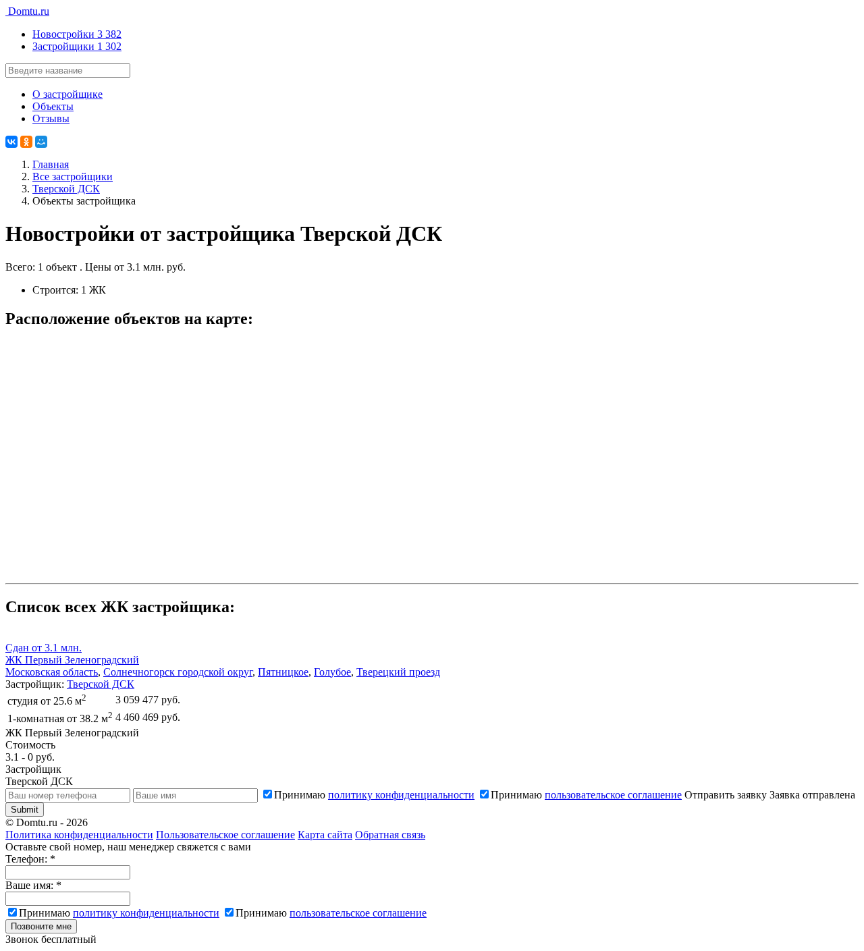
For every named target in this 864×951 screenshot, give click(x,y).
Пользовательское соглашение (225, 834)
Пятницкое (283, 672)
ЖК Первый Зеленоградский (72, 659)
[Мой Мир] (41, 142)
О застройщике (67, 94)
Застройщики (77, 46)
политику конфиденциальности (401, 794)
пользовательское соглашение (613, 794)
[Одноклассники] (26, 142)
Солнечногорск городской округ (177, 672)
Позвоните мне (41, 926)
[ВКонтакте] (11, 142)
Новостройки (77, 34)
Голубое (332, 672)
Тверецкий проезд (398, 672)
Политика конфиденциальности (79, 834)
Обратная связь (390, 834)
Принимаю (374, 794)
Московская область (51, 672)
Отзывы (51, 118)
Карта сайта (325, 834)
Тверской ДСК (100, 684)
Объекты (53, 106)
